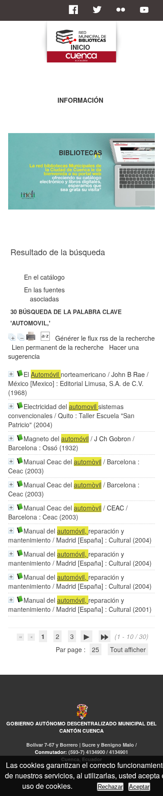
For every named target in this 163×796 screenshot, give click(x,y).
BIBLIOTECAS (80, 152)
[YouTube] (146, 9)
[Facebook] (76, 9)
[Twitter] (99, 9)
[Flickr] (123, 9)
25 (95, 649)
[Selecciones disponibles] (45, 338)
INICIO (80, 47)
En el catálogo (44, 276)
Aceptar (139, 786)
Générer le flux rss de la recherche (105, 338)
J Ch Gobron (112, 438)
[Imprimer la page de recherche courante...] (30, 338)
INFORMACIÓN (80, 100)
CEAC (115, 507)
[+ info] (11, 374)
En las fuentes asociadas (44, 294)
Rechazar (110, 786)
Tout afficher (128, 649)
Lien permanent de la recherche (58, 347)
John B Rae (128, 374)
